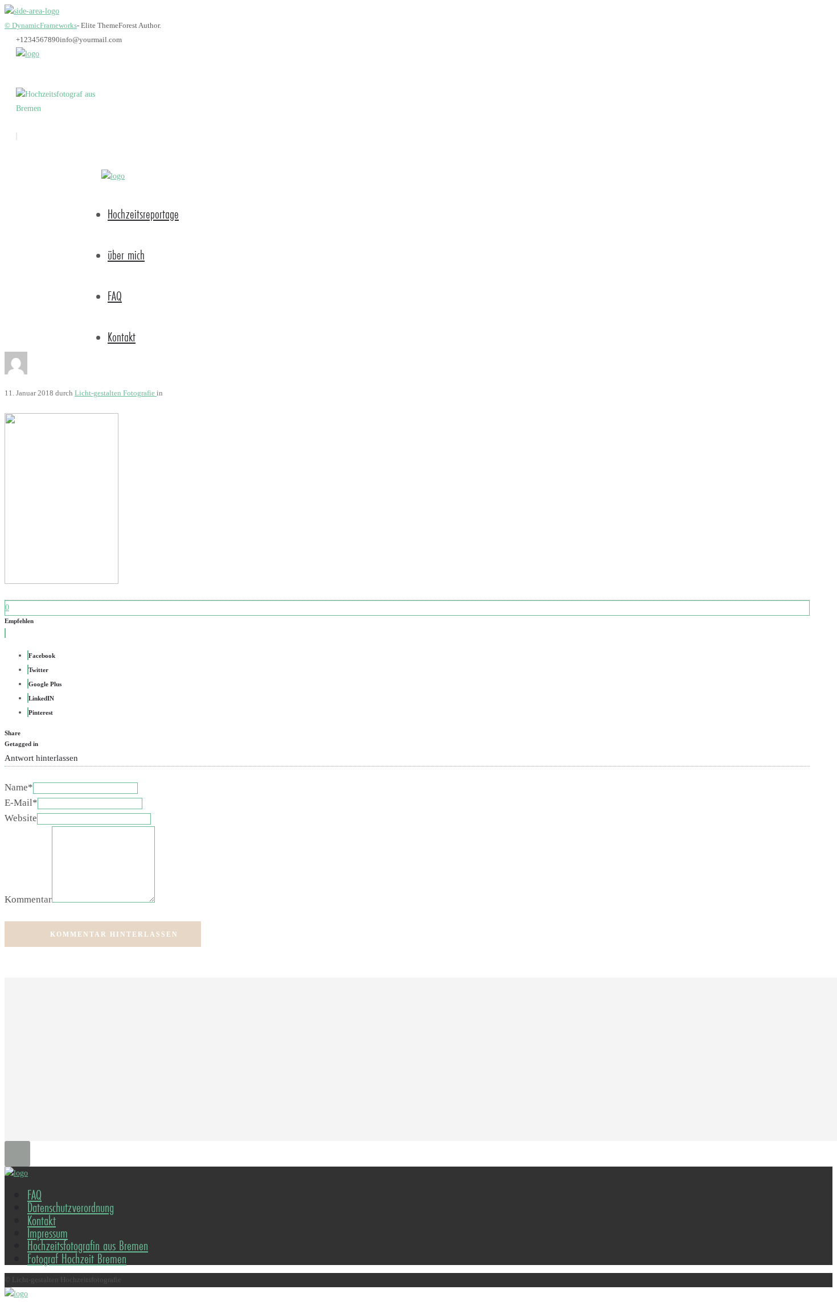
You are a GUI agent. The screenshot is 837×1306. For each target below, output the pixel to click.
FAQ (115, 295)
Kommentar (28, 899)
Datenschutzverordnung (70, 1207)
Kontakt (122, 336)
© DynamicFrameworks (41, 25)
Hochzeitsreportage (143, 214)
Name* (19, 787)
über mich (126, 254)
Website (21, 818)
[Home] (27, 54)
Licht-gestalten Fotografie (116, 393)
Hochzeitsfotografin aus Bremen (87, 1245)
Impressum (47, 1232)
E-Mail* (21, 802)
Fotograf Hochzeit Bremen (76, 1258)
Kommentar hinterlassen (114, 934)
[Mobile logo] (16, 1293)
